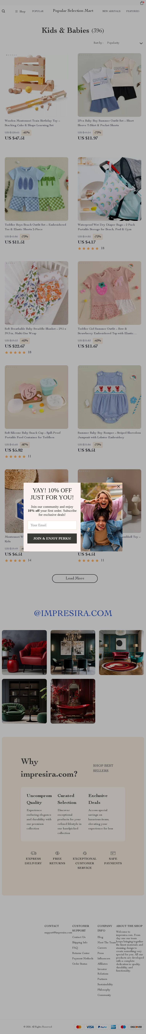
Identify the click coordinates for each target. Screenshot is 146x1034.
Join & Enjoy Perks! (52, 538)
